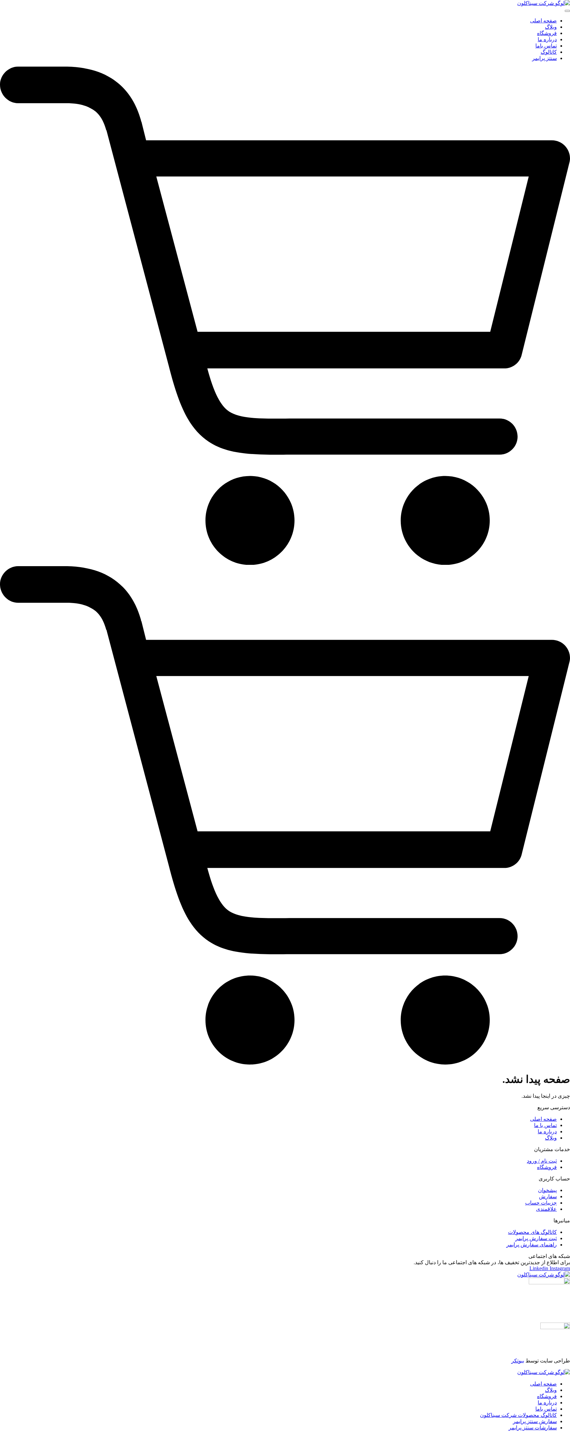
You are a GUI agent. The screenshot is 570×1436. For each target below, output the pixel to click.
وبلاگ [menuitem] (551, 27)
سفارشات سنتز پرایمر (533, 1427)
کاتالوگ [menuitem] (549, 52)
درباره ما (547, 1402)
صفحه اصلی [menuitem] (543, 20)
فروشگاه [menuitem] (547, 33)
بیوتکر (517, 1360)
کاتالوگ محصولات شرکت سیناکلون (518, 1415)
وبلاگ (551, 1390)
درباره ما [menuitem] (547, 39)
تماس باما (546, 1409)
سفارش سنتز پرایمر (535, 1421)
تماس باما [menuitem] (546, 45)
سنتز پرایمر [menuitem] (544, 58)
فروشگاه (547, 1396)
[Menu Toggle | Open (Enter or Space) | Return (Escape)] (567, 11)
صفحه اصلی (543, 1384)
